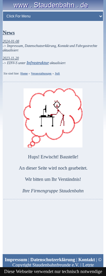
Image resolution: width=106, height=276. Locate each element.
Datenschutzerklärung (52, 259)
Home (24, 73)
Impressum (16, 259)
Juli (57, 73)
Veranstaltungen (41, 73)
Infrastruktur (37, 63)
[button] (53, 221)
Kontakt (86, 259)
